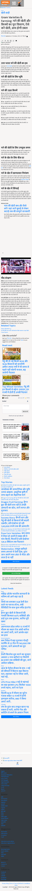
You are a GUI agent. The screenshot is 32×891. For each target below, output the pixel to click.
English (3, 771)
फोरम (2, 853)
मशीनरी (2, 810)
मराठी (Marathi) (5, 777)
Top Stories (6, 482)
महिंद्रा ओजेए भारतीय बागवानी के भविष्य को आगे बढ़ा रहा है (15, 595)
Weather (3, 624)
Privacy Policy (5, 884)
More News (16, 717)
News (2, 592)
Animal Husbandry (5, 638)
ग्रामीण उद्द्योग (4, 817)
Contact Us (4, 864)
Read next (7, 345)
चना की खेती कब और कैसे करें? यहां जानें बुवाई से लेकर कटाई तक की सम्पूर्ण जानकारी (17, 208)
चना (7, 330)
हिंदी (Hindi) (4, 773)
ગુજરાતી (3, 791)
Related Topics (8, 326)
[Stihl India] (12, 3)
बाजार (2, 815)
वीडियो (2, 856)
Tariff (2, 837)
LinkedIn (3, 876)
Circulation (4, 835)
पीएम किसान (7, 478)
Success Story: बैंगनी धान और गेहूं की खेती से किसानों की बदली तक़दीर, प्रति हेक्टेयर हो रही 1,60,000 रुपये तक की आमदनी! (15, 522)
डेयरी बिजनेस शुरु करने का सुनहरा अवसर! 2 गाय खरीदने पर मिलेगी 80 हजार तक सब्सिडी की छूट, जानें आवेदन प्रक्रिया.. (16, 658)
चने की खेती (9, 66)
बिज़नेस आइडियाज (8, 476)
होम (8, 758)
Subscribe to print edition (7, 841)
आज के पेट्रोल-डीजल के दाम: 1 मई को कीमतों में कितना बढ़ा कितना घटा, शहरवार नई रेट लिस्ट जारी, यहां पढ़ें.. (15, 672)
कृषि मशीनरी (7, 473)
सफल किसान (7, 467)
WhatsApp (3, 879)
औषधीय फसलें (4, 806)
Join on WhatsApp (16, 573)
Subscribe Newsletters (16, 583)
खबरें (2, 797)
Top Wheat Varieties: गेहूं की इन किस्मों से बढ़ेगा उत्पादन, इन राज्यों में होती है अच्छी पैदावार (15, 389)
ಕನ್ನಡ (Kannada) (5, 782)
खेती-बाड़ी (5, 13)
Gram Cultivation (5, 329)
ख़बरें (21, 760)
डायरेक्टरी (3, 826)
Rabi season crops (21, 330)
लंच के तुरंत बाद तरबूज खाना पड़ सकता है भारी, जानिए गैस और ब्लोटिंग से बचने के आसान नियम (15, 710)
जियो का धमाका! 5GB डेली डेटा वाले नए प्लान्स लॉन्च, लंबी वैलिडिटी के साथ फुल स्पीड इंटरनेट (16, 605)
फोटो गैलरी (3, 855)
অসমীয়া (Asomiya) (5, 786)
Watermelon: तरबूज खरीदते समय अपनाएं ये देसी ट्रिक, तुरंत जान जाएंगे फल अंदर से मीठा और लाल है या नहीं (15, 553)
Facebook (3, 872)
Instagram (3, 878)
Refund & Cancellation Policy (22, 884)
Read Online (4, 832)
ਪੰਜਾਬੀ (2, 787)
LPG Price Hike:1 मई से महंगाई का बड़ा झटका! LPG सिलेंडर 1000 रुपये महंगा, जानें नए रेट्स (16, 685)
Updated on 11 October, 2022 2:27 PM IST (16, 36)
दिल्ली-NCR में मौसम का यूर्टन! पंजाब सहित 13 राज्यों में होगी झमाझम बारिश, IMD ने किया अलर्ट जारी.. (14, 697)
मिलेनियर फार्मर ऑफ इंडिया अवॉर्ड (11, 469)
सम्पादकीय (3, 822)
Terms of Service (14, 884)
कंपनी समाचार (4, 799)
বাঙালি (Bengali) (4, 780)
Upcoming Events (5, 849)
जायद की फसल (7, 475)
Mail (22, 340)
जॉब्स (17, 765)
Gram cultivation (13, 330)
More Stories (16, 562)
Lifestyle (3, 705)
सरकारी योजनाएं (4, 819)
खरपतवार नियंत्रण (25, 180)
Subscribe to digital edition (8, 843)
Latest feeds (7, 589)
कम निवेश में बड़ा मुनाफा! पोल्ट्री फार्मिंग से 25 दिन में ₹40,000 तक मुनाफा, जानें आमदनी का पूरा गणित (16, 645)
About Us (3, 862)
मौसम (2, 813)
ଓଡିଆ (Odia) (4, 784)
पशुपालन (3, 808)
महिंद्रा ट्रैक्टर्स (7, 471)
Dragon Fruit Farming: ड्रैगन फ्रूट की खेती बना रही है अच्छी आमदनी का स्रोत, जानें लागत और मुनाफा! (15, 506)
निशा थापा (3, 36)
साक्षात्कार (3, 802)
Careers (3, 866)
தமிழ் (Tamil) (4, 778)
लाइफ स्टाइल (4, 820)
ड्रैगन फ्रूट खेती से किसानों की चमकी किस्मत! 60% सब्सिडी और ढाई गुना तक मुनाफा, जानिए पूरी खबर (15, 617)
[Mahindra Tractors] (5, 8)
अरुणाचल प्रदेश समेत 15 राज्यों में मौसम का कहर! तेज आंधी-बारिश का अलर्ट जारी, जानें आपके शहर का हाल (15, 631)
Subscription (4, 834)
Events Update (4, 851)
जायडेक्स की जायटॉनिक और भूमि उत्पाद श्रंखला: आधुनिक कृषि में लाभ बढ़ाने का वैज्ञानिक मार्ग (15, 492)
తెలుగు (2, 789)
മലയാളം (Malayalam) (6, 775)
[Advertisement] (16, 237)
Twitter (3, 874)
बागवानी (3, 804)
